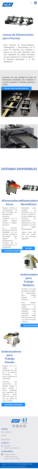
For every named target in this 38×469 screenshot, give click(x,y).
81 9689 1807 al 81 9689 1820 (11, 448)
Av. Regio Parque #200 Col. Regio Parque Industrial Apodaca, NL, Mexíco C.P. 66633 (12, 456)
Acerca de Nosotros (6, 432)
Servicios (3, 435)
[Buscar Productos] (31, 3)
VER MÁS (28, 248)
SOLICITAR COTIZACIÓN (13, 251)
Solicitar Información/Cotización (16, 88)
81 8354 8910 (7, 446)
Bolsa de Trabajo (5, 439)
